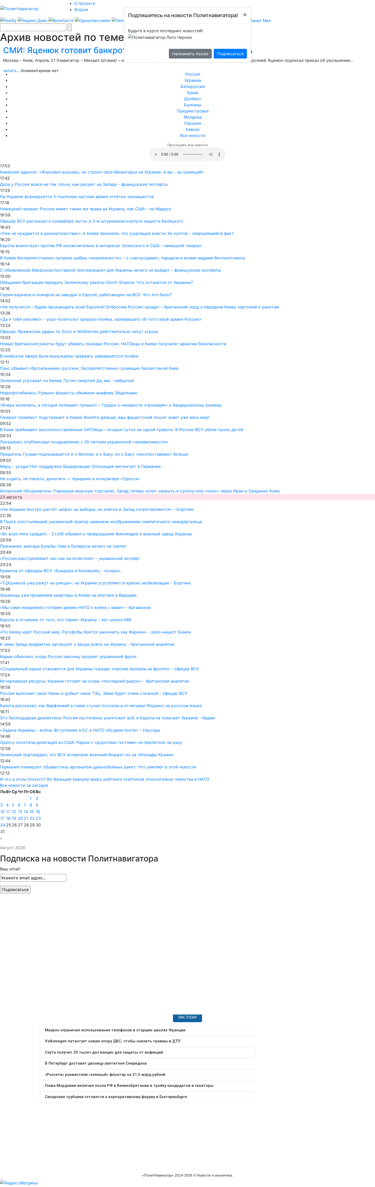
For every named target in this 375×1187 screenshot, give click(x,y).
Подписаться (230, 53)
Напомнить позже (190, 53)
